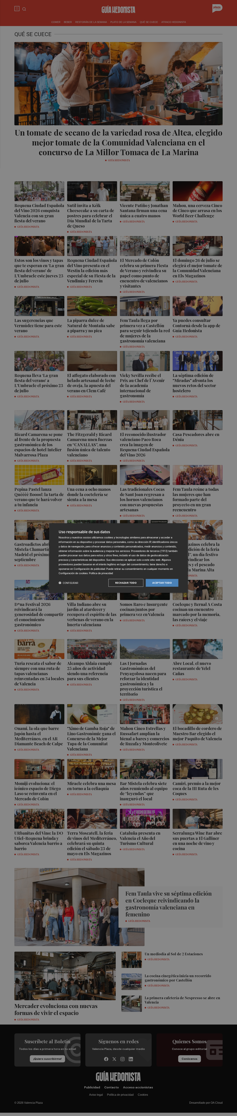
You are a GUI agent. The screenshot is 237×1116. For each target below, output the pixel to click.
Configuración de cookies (73, 573)
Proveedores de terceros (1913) (149, 550)
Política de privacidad (101, 573)
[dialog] (118, 558)
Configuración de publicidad (89, 568)
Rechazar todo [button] (126, 582)
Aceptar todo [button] (162, 582)
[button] (68, 583)
